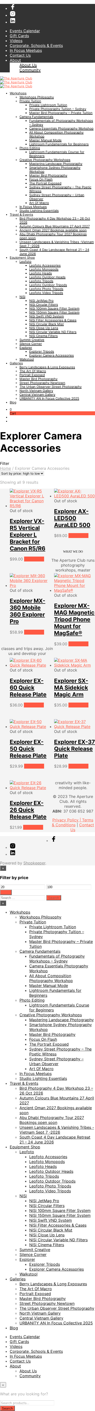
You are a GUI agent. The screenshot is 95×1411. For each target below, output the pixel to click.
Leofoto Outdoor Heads (47, 277)
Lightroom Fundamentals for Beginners (59, 144)
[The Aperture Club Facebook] (13, 8)
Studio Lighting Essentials (39, 211)
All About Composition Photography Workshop (51, 978)
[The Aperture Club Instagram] (13, 15)
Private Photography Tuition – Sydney (57, 109)
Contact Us (20, 55)
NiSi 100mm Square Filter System (54, 308)
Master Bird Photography (48, 175)
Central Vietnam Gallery (37, 394)
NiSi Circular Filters (43, 304)
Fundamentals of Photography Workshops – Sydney (57, 958)
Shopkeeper (34, 863)
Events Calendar (25, 30)
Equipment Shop (22, 257)
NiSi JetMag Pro (41, 300)
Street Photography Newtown (42, 383)
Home (5, 468)
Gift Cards (19, 35)
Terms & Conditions (73, 822)
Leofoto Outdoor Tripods (48, 285)
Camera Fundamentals (36, 117)
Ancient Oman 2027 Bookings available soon (53, 230)
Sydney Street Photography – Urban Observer (56, 1061)
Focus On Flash (41, 179)
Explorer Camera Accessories (51, 355)
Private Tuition (30, 101)
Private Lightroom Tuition (48, 105)
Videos (16, 40)
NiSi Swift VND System (46, 316)
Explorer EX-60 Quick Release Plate (28, 687)
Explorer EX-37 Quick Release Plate (74, 749)
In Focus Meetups (26, 50)
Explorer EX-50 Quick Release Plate (28, 749)
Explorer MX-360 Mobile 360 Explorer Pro (27, 611)
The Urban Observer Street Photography (50, 387)
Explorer (25, 347)
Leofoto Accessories (45, 265)
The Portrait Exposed (45, 183)
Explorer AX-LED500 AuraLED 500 (72, 518)
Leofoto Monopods (43, 269)
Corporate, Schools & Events (36, 45)
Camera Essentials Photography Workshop (61, 128)
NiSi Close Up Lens (43, 328)
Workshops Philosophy (36, 97)
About (15, 60)
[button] (11, 409)
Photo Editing (29, 148)
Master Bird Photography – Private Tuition (61, 113)
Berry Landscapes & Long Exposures (47, 367)
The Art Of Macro (32, 371)
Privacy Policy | (67, 819)
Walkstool (26, 359)
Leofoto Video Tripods (46, 293)
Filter (6, 892)
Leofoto (25, 261)
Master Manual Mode (45, 140)
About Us (28, 65)
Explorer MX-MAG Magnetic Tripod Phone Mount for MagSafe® (74, 619)
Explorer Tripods (41, 351)
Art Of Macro (39, 203)
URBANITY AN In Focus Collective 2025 (49, 398)
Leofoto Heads (40, 273)
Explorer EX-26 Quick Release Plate (28, 810)
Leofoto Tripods (41, 281)
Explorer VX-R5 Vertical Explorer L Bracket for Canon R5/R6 (27, 535)
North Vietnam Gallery (36, 390)
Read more (34, 559)
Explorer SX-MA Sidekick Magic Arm (71, 687)
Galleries (16, 363)
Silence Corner (30, 344)
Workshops (18, 93)
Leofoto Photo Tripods (46, 289)
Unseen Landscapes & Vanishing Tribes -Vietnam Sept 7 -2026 (56, 1130)
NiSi (22, 297)
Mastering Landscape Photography (55, 164)
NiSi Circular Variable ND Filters (52, 332)
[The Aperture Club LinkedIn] (13, 22)
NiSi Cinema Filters (43, 336)
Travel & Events (21, 214)
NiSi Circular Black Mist (46, 324)
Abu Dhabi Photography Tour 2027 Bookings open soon (51, 1120)
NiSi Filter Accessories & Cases (52, 320)
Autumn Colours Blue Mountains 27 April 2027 (54, 226)
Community (30, 69)
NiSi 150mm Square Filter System (54, 312)
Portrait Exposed (32, 375)
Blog (13, 402)
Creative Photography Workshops (44, 160)
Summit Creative (31, 340)
